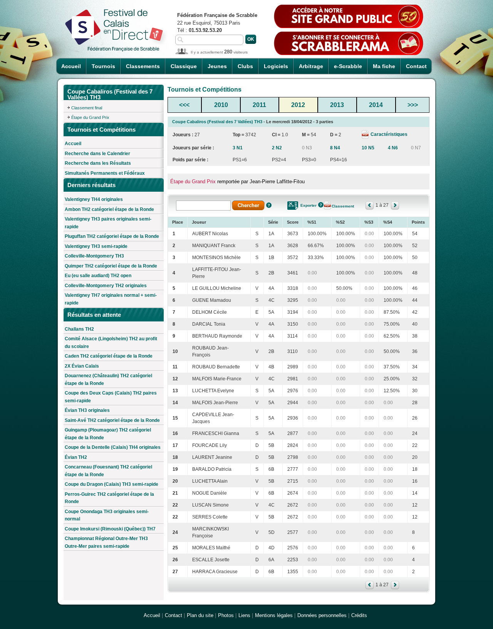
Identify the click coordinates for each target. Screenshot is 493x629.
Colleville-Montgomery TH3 (94, 256)
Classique (184, 66)
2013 (337, 105)
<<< (184, 105)
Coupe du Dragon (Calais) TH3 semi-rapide (111, 484)
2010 (221, 105)
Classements (143, 66)
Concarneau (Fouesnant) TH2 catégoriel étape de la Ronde (108, 470)
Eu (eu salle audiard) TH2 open (98, 275)
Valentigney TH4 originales (94, 199)
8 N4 (335, 148)
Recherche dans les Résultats (98, 163)
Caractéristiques (388, 134)
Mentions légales (274, 615)
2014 (376, 105)
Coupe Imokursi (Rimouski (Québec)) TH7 (110, 529)
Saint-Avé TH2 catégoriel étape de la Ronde (112, 420)
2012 (298, 105)
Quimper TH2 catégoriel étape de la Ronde (111, 266)
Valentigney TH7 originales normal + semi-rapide (111, 299)
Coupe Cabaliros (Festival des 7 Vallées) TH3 (217, 121)
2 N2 (277, 148)
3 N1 (238, 148)
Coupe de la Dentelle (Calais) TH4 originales (113, 447)
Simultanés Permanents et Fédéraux (105, 173)
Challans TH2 (79, 329)
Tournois (103, 66)
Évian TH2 (76, 457)
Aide (269, 205)
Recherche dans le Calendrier (97, 153)
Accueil (71, 66)
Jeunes (217, 66)
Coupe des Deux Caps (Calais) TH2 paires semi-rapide (111, 396)
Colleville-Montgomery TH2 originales (106, 285)
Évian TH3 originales (87, 410)
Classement (343, 206)
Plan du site (200, 615)
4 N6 (393, 148)
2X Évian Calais (82, 366)
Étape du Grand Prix (90, 117)
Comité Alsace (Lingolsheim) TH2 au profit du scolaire (111, 342)
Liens (244, 615)
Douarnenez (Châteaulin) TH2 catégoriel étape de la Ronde (108, 379)
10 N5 (368, 148)
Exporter (308, 205)
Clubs (245, 66)
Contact (416, 66)
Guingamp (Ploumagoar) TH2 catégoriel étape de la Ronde (108, 433)
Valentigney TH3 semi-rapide (96, 246)
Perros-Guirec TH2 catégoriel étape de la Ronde (109, 498)
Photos (226, 615)
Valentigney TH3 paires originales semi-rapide (108, 222)
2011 (259, 105)
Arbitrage (311, 66)
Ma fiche (384, 66)
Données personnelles (322, 615)
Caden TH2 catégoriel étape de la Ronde (109, 356)
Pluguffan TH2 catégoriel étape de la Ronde (112, 236)
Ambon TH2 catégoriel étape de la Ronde (109, 209)
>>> (412, 105)
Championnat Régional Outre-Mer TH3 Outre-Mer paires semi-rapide (106, 542)
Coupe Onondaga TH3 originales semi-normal (107, 515)
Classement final (86, 107)
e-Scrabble (348, 66)
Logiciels (276, 66)
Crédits (359, 615)
